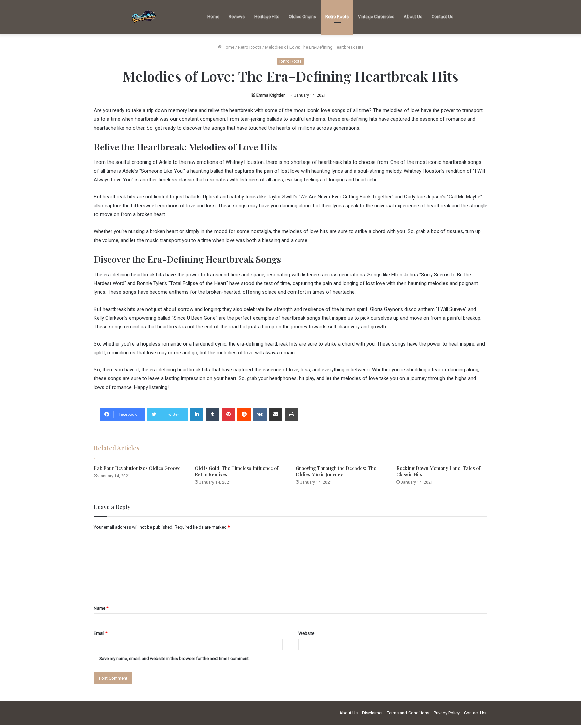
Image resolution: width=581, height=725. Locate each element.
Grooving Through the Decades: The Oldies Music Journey (336, 471)
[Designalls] (144, 17)
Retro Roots (337, 16)
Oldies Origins (302, 16)
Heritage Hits (266, 16)
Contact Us (442, 16)
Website (306, 633)
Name (101, 608)
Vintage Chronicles (376, 16)
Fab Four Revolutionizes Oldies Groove (137, 468)
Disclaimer (372, 712)
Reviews (237, 16)
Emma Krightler (270, 95)
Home (213, 16)
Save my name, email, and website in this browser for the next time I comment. (174, 658)
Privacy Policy (447, 712)
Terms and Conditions (408, 712)
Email (100, 633)
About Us (413, 16)
